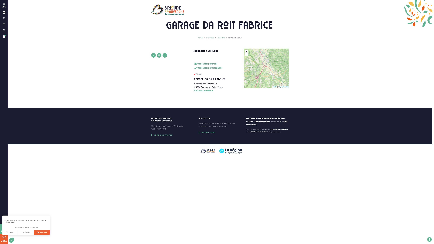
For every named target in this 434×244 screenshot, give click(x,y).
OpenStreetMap (284, 87)
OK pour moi (42, 232)
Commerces (210, 38)
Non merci (10, 232)
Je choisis (25, 232)
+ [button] (246, 51)
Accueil (200, 38)
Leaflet (275, 87)
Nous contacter (163, 135)
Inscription (208, 132)
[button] (11, 240)
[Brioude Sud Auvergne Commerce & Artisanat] (220, 10)
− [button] (246, 54)
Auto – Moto (221, 38)
